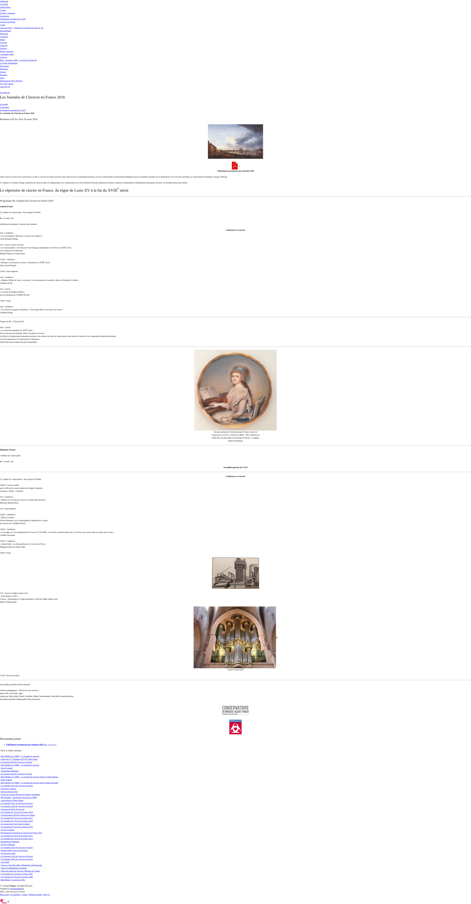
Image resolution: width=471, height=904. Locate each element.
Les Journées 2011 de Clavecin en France (17, 848)
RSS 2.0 (46, 895)
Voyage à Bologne (8, 845)
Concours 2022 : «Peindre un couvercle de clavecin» (21, 28)
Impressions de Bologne (10, 842)
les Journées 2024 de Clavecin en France (16, 774)
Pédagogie (4, 34)
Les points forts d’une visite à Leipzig (15, 824)
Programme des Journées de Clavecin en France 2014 (21, 833)
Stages (2, 40)
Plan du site (4, 895)
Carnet (2, 25)
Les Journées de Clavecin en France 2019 (17, 812)
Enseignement (5, 31)
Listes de (5, 87)
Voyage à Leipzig (7, 830)
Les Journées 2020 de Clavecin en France (17, 806)
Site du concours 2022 (9, 792)
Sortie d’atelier (6, 780)
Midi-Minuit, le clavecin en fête (13, 880)
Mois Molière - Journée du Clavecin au (19, 797)
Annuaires (4, 37)
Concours (3, 46)
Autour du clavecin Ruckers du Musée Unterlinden (20, 795)
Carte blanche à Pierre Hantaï (12, 800)
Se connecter (5, 93)
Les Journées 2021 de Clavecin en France (17, 803)
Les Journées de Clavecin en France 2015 (17, 827)
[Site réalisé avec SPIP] (4, 901)
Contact (3, 10)
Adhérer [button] (3, 1)
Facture (3, 72)
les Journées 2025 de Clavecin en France (16, 762)
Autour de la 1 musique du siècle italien (19, 759)
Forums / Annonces (7, 13)
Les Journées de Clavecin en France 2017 (17, 818)
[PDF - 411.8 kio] (235, 166)
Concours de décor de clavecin (12, 809)
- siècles (6, 84)
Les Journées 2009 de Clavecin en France (17, 859)
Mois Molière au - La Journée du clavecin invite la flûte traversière (29, 783)
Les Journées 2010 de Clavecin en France (17, 856)
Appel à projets (6, 768)
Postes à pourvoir (6, 51)
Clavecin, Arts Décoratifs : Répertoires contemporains (21, 865)
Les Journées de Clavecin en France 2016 (17, 821)
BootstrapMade (16, 889)
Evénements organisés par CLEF (13, 110)
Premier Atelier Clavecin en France (14, 850)
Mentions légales (35, 895)
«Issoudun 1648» (7, 54)
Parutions (3, 75)
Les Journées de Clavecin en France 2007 (17, 874)
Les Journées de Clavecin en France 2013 (17, 836)
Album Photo (5, 7)
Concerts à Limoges (8, 789)
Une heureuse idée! (8, 853)
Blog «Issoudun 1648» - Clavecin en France (17, 60)
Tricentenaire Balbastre (9, 771)
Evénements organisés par (13, 19)
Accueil (3, 4)
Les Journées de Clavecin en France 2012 (17, 839)
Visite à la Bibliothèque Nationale (14, 868)
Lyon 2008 (5, 862)
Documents (4, 66)
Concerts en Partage (7, 22)
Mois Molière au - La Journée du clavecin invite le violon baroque (29, 777)
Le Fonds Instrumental (8, 63)
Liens (2, 78)
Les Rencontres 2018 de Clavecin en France (18, 815)
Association (4, 16)
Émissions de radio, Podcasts (11, 81)
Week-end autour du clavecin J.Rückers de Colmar (20, 871)
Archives (3, 43)
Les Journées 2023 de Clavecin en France (17, 786)
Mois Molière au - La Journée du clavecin (20, 756)
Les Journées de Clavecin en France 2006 (17, 877)
